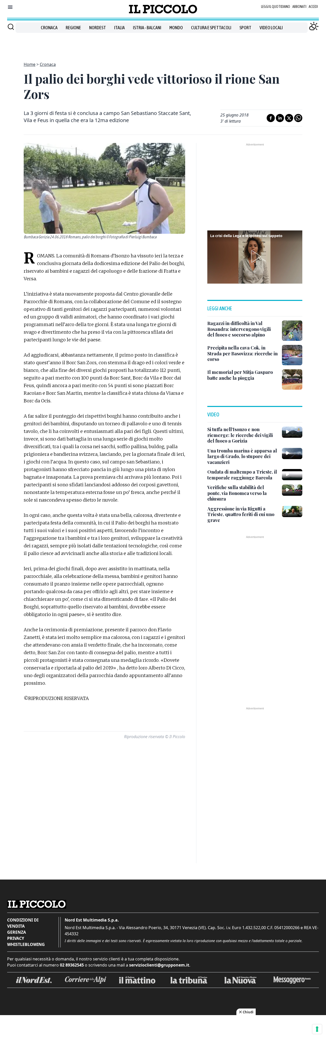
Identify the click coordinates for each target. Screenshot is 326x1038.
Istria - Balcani (147, 27)
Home (29, 64)
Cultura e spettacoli (211, 27)
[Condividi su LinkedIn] (280, 118)
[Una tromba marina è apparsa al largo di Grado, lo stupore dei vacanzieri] (292, 453)
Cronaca (49, 27)
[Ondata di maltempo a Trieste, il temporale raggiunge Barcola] (292, 474)
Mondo (176, 27)
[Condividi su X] (289, 118)
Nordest (97, 27)
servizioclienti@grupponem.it (159, 965)
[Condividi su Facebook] (271, 118)
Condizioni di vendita (22, 923)
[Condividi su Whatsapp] (298, 118)
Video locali (271, 27)
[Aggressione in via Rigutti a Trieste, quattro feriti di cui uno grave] (292, 511)
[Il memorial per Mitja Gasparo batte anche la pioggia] (292, 379)
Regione (73, 27)
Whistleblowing (26, 944)
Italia (119, 27)
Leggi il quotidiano (275, 7)
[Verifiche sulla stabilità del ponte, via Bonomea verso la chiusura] (292, 490)
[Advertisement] (163, 44)
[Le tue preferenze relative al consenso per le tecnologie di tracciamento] (317, 1029)
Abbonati (299, 7)
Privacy (15, 938)
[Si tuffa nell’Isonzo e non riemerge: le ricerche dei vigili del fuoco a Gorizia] (292, 432)
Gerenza (16, 932)
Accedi (313, 7)
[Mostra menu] (10, 7)
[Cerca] (11, 27)
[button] (255, 256)
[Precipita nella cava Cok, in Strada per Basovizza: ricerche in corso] (292, 355)
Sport (245, 27)
